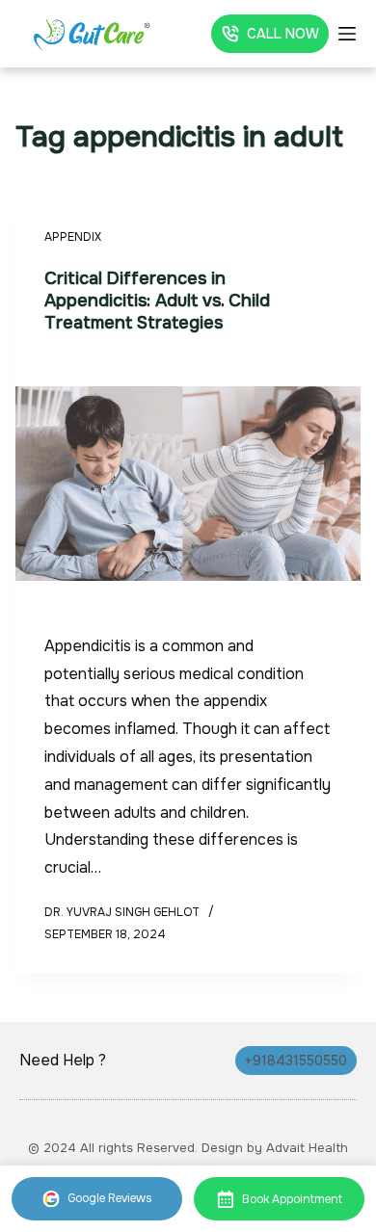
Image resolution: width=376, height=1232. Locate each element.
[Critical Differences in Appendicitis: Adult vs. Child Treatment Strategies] (188, 484)
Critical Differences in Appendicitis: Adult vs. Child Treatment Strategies (157, 301)
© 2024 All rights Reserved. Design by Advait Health (188, 1148)
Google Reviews (109, 1198)
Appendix (72, 237)
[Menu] (347, 33)
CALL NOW (283, 33)
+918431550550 (296, 1060)
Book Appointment (292, 1199)
